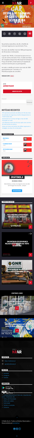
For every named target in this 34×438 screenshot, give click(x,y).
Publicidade (7, 403)
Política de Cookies (9, 401)
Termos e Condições (9, 405)
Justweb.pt (16, 423)
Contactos (6, 407)
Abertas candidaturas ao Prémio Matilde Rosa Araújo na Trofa (17, 325)
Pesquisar (4, 99)
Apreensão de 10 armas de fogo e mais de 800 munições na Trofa (17, 271)
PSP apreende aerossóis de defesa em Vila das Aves (16, 113)
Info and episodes (17, 190)
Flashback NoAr (7, 144)
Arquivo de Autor (17, 91)
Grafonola (6, 138)
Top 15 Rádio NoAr (7, 149)
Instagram (6, 375)
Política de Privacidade (10, 399)
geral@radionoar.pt (10, 364)
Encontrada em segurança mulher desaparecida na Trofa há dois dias (17, 243)
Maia (12, 76)
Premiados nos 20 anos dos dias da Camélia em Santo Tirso (17, 303)
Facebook (6, 373)
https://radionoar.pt (10, 361)
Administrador (8, 86)
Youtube (6, 377)
